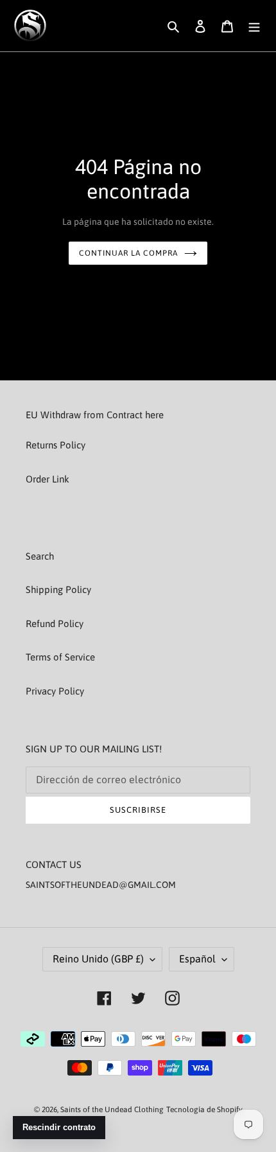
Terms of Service (60, 656)
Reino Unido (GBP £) (98, 958)
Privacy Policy (55, 691)
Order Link (47, 479)
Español (197, 958)
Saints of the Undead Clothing (112, 1109)
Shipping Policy (58, 589)
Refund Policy (54, 623)
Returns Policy (55, 444)
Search (40, 556)
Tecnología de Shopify (204, 1109)
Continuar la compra (128, 253)
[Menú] (254, 26)
